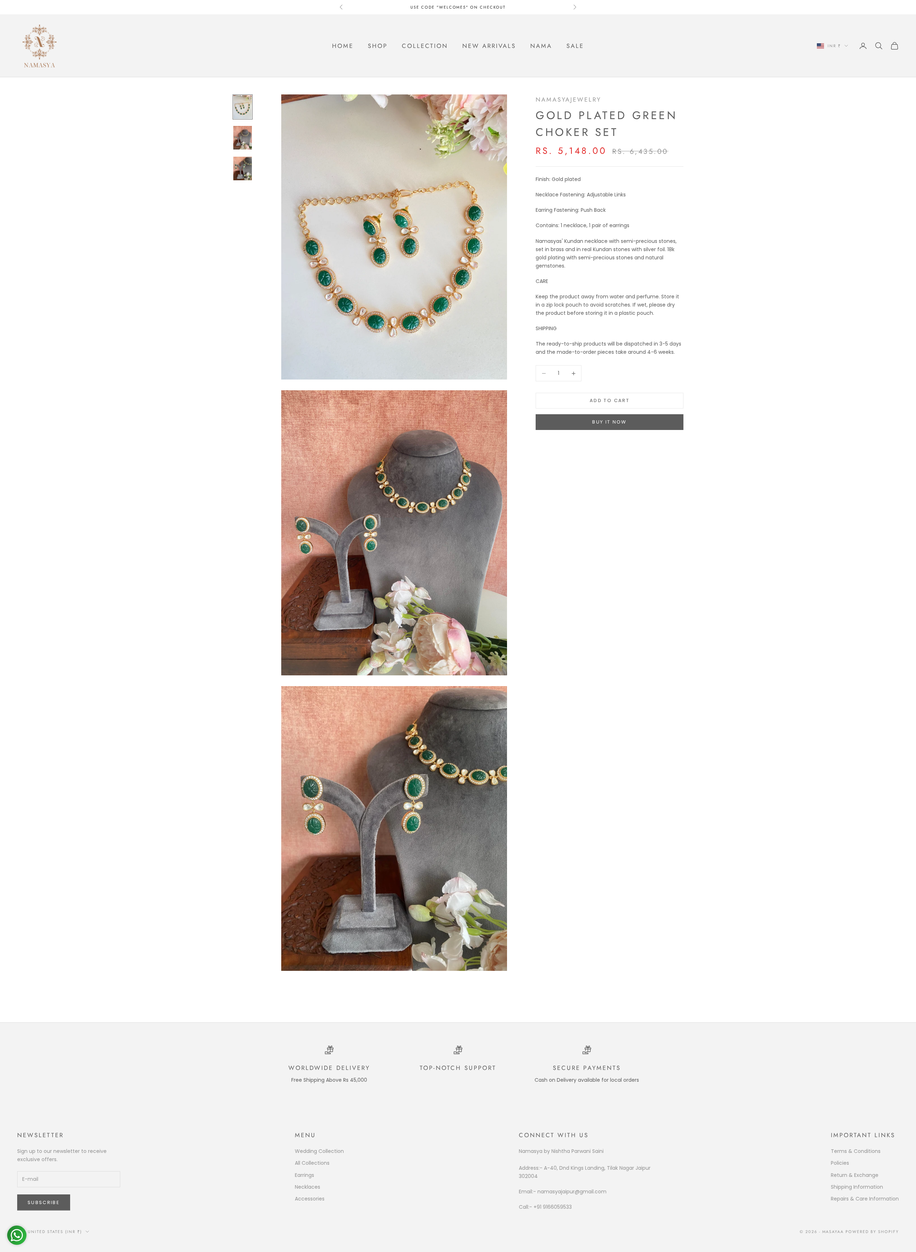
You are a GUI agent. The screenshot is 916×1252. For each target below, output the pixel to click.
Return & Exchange (854, 1175)
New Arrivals (489, 45)
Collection (425, 45)
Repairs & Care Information (865, 1198)
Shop (378, 45)
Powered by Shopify (872, 1231)
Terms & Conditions (856, 1151)
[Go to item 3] (243, 168)
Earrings (304, 1175)
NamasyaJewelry (568, 99)
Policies (840, 1163)
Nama (541, 45)
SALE (575, 45)
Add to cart (609, 400)
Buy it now (609, 422)
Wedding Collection (319, 1151)
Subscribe (44, 1202)
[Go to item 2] (243, 137)
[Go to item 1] (243, 106)
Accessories (310, 1198)
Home (343, 45)
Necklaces (307, 1186)
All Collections (312, 1163)
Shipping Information (857, 1186)
